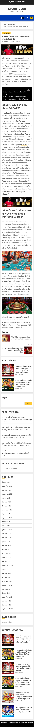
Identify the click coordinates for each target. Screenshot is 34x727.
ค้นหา (4, 397)
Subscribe (31, 18)
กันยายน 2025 (6, 502)
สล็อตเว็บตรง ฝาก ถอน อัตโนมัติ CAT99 (15, 93)
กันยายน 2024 (6, 546)
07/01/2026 (19, 700)
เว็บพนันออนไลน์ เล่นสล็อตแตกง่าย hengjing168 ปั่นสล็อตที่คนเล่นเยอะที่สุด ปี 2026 (15, 453)
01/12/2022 (11, 41)
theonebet (6, 194)
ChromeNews (26, 723)
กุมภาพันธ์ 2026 (7, 486)
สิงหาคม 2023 (6, 577)
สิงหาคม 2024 (6, 550)
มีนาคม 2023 (6, 593)
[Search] (27, 18)
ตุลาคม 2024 (6, 542)
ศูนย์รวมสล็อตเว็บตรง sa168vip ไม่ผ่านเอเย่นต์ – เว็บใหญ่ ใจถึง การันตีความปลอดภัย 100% (23, 681)
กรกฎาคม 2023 (7, 581)
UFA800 (24, 144)
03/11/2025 (19, 714)
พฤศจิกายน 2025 (7, 494)
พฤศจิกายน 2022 (7, 609)
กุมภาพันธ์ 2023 (7, 597)
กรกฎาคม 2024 (7, 553)
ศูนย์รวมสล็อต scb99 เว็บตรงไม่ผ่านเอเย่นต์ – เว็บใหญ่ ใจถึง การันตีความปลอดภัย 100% (24, 383)
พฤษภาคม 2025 (7, 518)
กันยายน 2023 (6, 573)
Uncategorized (6, 33)
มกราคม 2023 (6, 601)
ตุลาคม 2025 (6, 498)
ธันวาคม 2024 (6, 538)
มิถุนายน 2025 (6, 514)
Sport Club (17, 9)
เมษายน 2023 (6, 589)
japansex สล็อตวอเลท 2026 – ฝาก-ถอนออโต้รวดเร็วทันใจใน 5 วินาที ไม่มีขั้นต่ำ (23, 667)
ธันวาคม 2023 (6, 561)
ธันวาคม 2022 (6, 605)
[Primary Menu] (2, 18)
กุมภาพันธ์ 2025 (7, 530)
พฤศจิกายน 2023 (7, 565)
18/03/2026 (19, 388)
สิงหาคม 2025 (6, 506)
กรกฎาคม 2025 (7, 510)
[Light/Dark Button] (22, 18)
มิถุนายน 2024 (6, 557)
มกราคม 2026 (6, 490)
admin (5, 41)
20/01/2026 (20, 686)
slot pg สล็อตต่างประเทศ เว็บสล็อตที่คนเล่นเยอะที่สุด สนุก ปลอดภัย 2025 (24, 710)
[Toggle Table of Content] (28, 89)
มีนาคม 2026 (6, 482)
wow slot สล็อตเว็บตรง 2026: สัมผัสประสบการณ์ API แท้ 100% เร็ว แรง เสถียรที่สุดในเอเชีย (23, 369)
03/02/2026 (20, 672)
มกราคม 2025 (6, 534)
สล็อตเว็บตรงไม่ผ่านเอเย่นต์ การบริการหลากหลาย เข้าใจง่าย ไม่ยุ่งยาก (17, 98)
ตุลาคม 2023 (6, 569)
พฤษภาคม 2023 (7, 585)
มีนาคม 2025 (6, 526)
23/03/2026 (20, 374)
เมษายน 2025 (6, 522)
